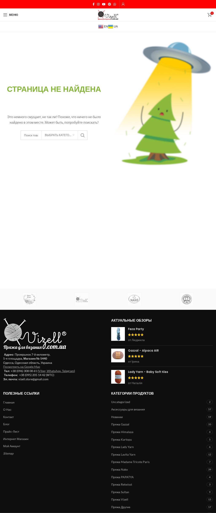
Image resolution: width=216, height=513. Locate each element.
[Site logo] (108, 14)
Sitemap (8, 453)
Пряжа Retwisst (121, 484)
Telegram (68, 371)
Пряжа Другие (120, 507)
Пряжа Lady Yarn (122, 447)
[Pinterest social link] (109, 4)
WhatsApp (54, 371)
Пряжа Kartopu (121, 439)
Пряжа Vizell (119, 499)
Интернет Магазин (15, 439)
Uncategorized (120, 402)
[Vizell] (82, 299)
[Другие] (29, 299)
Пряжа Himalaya (122, 432)
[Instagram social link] (98, 4)
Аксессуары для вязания (128, 409)
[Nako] (134, 299)
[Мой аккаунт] (123, 4)
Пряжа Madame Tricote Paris (130, 462)
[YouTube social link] (104, 4)
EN (105, 26)
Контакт (8, 417)
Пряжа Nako (119, 469)
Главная (9, 402)
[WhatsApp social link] (114, 4)
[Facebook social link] (93, 4)
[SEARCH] (83, 135)
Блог (6, 424)
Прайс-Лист (11, 431)
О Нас (7, 409)
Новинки (117, 417)
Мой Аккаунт (11, 446)
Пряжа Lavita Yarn (123, 454)
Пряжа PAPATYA (122, 477)
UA (115, 26)
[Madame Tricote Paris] (187, 299)
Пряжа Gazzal (120, 424)
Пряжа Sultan (120, 492)
